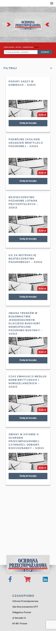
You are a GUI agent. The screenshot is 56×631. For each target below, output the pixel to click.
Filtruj (10, 68)
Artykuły (18, 47)
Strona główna (9, 47)
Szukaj (45, 52)
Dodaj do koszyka (28, 123)
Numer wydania (28, 47)
